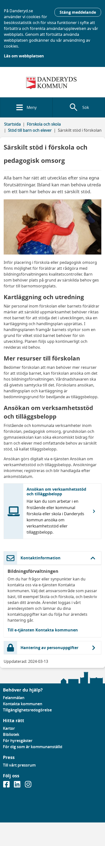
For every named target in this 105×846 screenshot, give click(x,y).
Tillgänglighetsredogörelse (27, 710)
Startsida (12, 124)
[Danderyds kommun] (52, 83)
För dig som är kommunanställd (32, 746)
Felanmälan (13, 697)
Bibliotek (11, 734)
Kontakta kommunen (22, 703)
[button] (52, 558)
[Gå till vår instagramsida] (28, 786)
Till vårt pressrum (19, 765)
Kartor (9, 728)
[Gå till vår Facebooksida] (7, 786)
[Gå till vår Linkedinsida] (17, 786)
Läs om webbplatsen (24, 56)
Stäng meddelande (78, 12)
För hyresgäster (17, 740)
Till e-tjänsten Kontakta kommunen (43, 630)
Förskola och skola (44, 124)
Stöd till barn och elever (30, 130)
